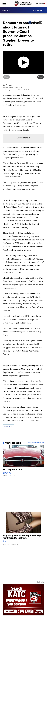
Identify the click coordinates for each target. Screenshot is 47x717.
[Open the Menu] (4, 3)
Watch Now (40, 3)
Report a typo (8, 426)
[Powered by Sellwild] (40, 582)
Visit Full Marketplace (36, 443)
